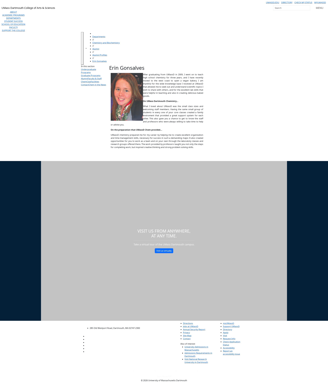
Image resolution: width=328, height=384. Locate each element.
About (13, 12)
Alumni (95, 48)
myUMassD (320, 2)
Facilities (95, 81)
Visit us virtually (164, 250)
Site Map (187, 335)
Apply (225, 332)
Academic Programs (13, 15)
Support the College (13, 30)
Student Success (13, 21)
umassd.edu (272, 2)
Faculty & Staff (95, 78)
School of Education (13, 24)
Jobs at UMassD (190, 326)
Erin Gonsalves (99, 61)
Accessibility (229, 347)
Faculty (13, 27)
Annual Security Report (194, 329)
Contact (85, 84)
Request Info (229, 338)
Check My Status (303, 2)
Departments (13, 18)
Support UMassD (231, 326)
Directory (286, 2)
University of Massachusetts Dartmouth (116, 323)
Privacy (186, 332)
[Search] (308, 8)
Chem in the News (97, 84)
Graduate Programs (90, 75)
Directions (188, 323)
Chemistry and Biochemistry (106, 42)
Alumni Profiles (99, 55)
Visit (225, 335)
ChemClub (86, 81)
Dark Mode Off (164, 376)
